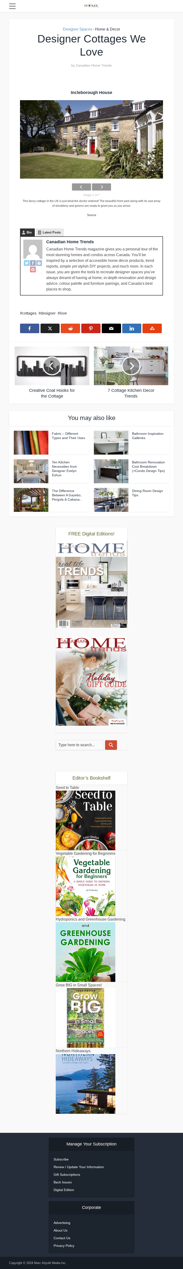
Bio (29, 232)
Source (91, 215)
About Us (60, 1230)
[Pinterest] (33, 269)
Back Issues (63, 1182)
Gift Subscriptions (67, 1174)
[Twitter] (27, 263)
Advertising (62, 1223)
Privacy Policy (64, 1246)
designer (48, 313)
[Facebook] (33, 263)
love (63, 313)
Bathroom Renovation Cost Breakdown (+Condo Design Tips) (148, 466)
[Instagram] (39, 263)
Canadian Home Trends (94, 65)
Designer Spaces (77, 29)
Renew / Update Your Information (79, 1167)
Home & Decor (107, 29)
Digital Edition (64, 1190)
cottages (29, 313)
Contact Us (62, 1238)
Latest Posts (52, 232)
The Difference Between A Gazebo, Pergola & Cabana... (67, 495)
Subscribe (61, 1159)
